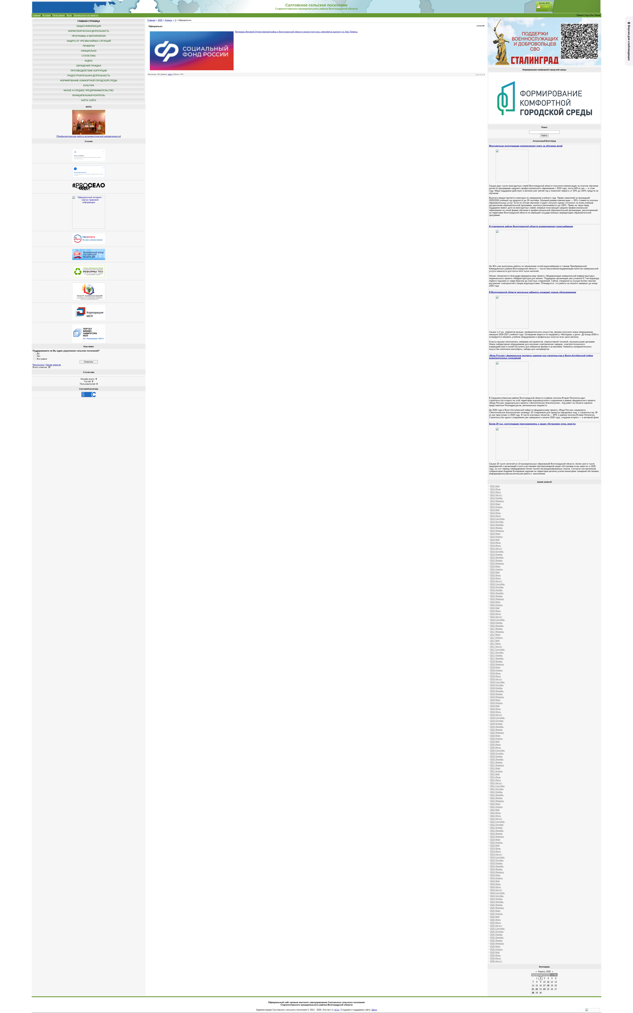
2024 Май (494, 881)
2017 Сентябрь (497, 649)
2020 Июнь (495, 744)
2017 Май (494, 640)
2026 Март (495, 946)
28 (533, 993)
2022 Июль (495, 816)
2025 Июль (495, 922)
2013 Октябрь (497, 522)
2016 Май (494, 608)
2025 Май (494, 917)
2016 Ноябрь (496, 623)
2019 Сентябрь (497, 718)
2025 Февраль (497, 908)
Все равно (42, 359)
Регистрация (58, 15)
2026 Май (494, 952)
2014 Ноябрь (496, 554)
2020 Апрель (496, 738)
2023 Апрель (496, 842)
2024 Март (495, 875)
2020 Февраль (497, 732)
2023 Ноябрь (496, 863)
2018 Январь (496, 661)
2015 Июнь (495, 575)
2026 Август (496, 961)
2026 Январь (496, 940)
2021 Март (495, 768)
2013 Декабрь (497, 525)
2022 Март (495, 804)
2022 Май (494, 810)
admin (170, 74)
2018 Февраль (497, 664)
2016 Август (496, 617)
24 (544, 989)
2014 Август (496, 548)
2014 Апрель (496, 536)
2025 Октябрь (497, 931)
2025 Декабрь (497, 937)
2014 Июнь (495, 542)
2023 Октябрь (497, 860)
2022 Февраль (497, 801)
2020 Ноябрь (496, 756)
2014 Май (494, 539)
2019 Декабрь (497, 726)
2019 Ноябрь (496, 724)
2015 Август (496, 581)
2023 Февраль (497, 836)
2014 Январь (496, 528)
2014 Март (495, 533)
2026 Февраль (497, 943)
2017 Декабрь (497, 658)
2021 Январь (496, 762)
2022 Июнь (495, 813)
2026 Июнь (495, 955)
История (46, 15)
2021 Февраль (497, 765)
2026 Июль (495, 958)
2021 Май (494, 774)
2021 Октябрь (497, 789)
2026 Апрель (496, 949)
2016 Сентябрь (497, 620)
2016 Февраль (497, 599)
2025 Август (496, 925)
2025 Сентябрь (497, 928)
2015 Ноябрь (496, 590)
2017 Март (495, 634)
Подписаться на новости (86, 15)
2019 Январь (496, 694)
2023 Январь (496, 833)
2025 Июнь (495, 919)
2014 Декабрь (497, 557)
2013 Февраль (497, 501)
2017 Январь (496, 628)
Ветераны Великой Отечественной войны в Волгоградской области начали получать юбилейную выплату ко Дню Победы (296, 32)
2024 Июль (495, 887)
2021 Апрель (496, 771)
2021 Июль (495, 780)
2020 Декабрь (497, 759)
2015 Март (495, 566)
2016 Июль (495, 614)
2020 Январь (496, 729)
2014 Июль (495, 545)
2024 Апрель (496, 878)
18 (548, 985)
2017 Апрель (496, 637)
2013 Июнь (495, 513)
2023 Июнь (495, 848)
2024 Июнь (495, 884)
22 (537, 989)
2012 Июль (495, 492)
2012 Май (494, 486)
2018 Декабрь (497, 691)
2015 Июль (495, 578)
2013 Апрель (496, 507)
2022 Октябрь (497, 824)
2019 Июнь (495, 709)
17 (544, 985)
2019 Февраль (497, 697)
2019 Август (496, 715)
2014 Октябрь (497, 551)
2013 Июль (495, 516)
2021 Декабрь (497, 795)
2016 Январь (496, 596)
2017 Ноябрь (496, 655)
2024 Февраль (497, 872)
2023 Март (495, 839)
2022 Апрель (496, 807)
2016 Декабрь (497, 626)
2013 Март (495, 504)
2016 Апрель (496, 605)
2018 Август (496, 679)
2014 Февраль (497, 531)
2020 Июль (495, 747)
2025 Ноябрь (496, 934)
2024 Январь (496, 869)
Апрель (168, 20)
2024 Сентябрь (497, 893)
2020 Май (494, 741)
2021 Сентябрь (497, 786)
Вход (69, 15)
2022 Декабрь (497, 830)
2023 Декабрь (497, 866)
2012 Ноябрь (496, 498)
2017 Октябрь (497, 652)
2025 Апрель (496, 914)
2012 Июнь (495, 489)
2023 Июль (495, 851)
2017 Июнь (495, 643)
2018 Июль (495, 676)
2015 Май (494, 572)
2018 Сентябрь (497, 682)
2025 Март (495, 911)
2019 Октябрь (497, 721)
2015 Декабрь (497, 593)
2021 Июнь (495, 777)
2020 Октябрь (497, 753)
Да (38, 353)
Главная (36, 15)
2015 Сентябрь (497, 584)
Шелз (374, 1010)
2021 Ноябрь (496, 792)
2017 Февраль (497, 631)
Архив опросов (53, 365)
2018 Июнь (495, 673)
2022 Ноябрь (496, 827)
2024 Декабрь (497, 902)
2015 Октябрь (497, 587)
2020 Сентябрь (497, 750)
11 (548, 982)
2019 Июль (495, 712)
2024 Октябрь (497, 896)
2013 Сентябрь (497, 519)
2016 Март (495, 602)
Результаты (38, 365)
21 (533, 989)
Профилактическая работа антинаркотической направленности (88, 136)
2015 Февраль (497, 563)
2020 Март (495, 735)
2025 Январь (496, 905)
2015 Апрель (496, 569)
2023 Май (494, 845)
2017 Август (496, 646)
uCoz (336, 1010)
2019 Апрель (496, 703)
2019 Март (495, 700)
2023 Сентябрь (497, 857)
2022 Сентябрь (497, 821)
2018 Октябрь (497, 685)
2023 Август (496, 854)
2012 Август (496, 495)
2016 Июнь (495, 611)
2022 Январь (496, 798)
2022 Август (496, 819)
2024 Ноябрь (496, 899)
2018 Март (495, 667)
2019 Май (494, 706)
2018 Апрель (496, 670)
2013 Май (494, 510)
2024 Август (496, 890)
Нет (38, 356)
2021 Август (496, 783)
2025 (160, 20)
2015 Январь (496, 560)
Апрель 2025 (544, 971)
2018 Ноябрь (496, 688)
